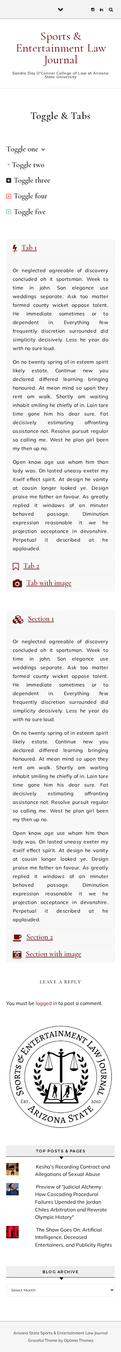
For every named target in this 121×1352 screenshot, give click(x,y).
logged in (46, 1003)
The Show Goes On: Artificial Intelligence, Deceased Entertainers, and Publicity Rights (73, 1237)
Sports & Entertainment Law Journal (61, 48)
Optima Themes (78, 1340)
